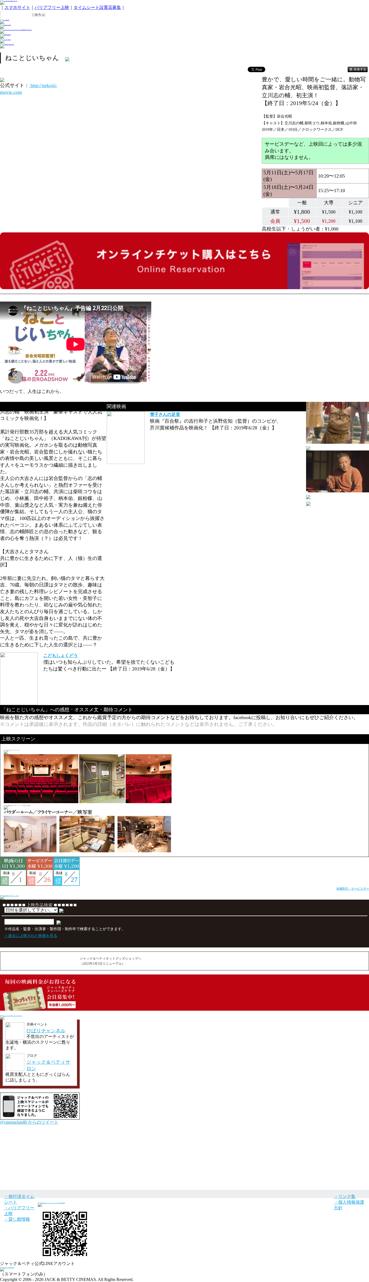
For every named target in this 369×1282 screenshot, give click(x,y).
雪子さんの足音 (165, 414)
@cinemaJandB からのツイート (29, 1122)
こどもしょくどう (60, 655)
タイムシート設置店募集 (97, 7)
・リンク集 (344, 1196)
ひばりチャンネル (45, 1030)
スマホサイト (17, 7)
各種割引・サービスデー (352, 888)
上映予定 (5, 880)
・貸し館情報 (17, 1219)
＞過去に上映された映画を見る (30, 935)
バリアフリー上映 (52, 7)
